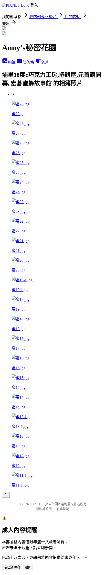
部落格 (28, 62)
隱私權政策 (44, 509)
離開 (28, 567)
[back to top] (6, 495)
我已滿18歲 (12, 567)
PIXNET (35, 504)
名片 (45, 62)
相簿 (12, 62)
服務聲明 (62, 509)
